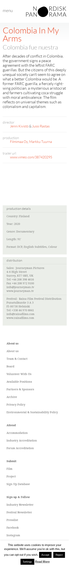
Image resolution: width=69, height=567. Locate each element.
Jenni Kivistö (19, 126)
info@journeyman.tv (20, 287)
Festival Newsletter (19, 512)
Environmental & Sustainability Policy (32, 412)
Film (9, 468)
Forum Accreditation (20, 448)
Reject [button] (59, 554)
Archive (12, 397)
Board (10, 366)
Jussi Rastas (41, 126)
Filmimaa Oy (19, 142)
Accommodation (17, 432)
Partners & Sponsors (20, 389)
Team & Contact (17, 358)
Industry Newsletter (20, 504)
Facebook (13, 527)
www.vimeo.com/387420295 (31, 157)
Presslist (12, 520)
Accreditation (28, 440)
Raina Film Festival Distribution (40, 298)
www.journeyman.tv (20, 290)
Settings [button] (27, 561)
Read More (42, 561)
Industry (12, 440)
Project (11, 476)
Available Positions (19, 381)
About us (13, 351)
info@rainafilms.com (20, 314)
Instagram (13, 535)
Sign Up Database (18, 484)
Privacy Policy (16, 404)
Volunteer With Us (19, 374)
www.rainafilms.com (20, 317)
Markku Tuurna (40, 142)
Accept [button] (45, 554)
